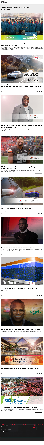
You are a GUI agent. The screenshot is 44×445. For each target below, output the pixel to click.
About (23, 1)
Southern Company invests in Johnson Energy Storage (17, 208)
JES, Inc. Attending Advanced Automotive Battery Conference (19, 407)
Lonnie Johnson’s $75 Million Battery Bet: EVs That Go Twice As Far (21, 86)
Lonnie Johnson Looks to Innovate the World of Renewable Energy (21, 329)
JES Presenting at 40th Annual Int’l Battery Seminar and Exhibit (20, 368)
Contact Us (40, 1)
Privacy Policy (14, 427)
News (35, 1)
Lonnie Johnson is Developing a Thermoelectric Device (17, 248)
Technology (29, 1)
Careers (14, 426)
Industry (2, 84)
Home (18, 1)
